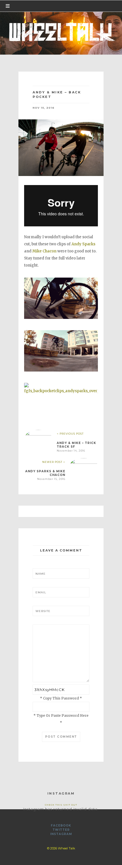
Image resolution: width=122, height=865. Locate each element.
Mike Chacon (44, 251)
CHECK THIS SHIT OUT (61, 804)
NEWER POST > (53, 461)
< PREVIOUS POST (70, 433)
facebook (61, 825)
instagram (61, 834)
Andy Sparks (83, 244)
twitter (61, 830)
